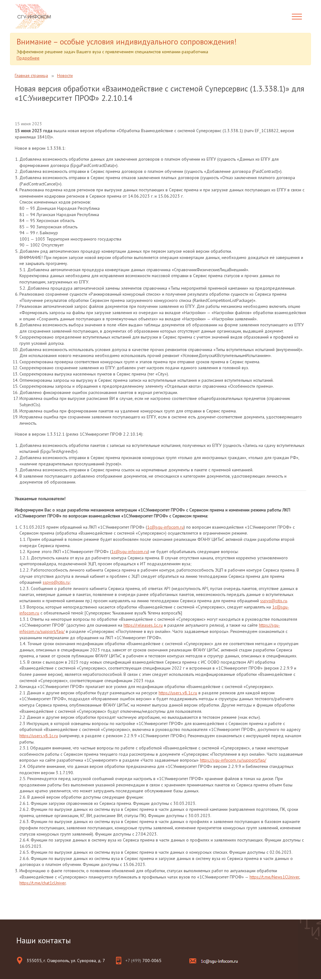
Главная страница (31, 75)
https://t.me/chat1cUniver (42, 883)
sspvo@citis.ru (56, 582)
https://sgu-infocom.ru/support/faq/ (233, 760)
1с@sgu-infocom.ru (165, 527)
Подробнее (28, 58)
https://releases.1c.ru (143, 625)
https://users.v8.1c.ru (178, 693)
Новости (65, 75)
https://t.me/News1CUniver (274, 877)
